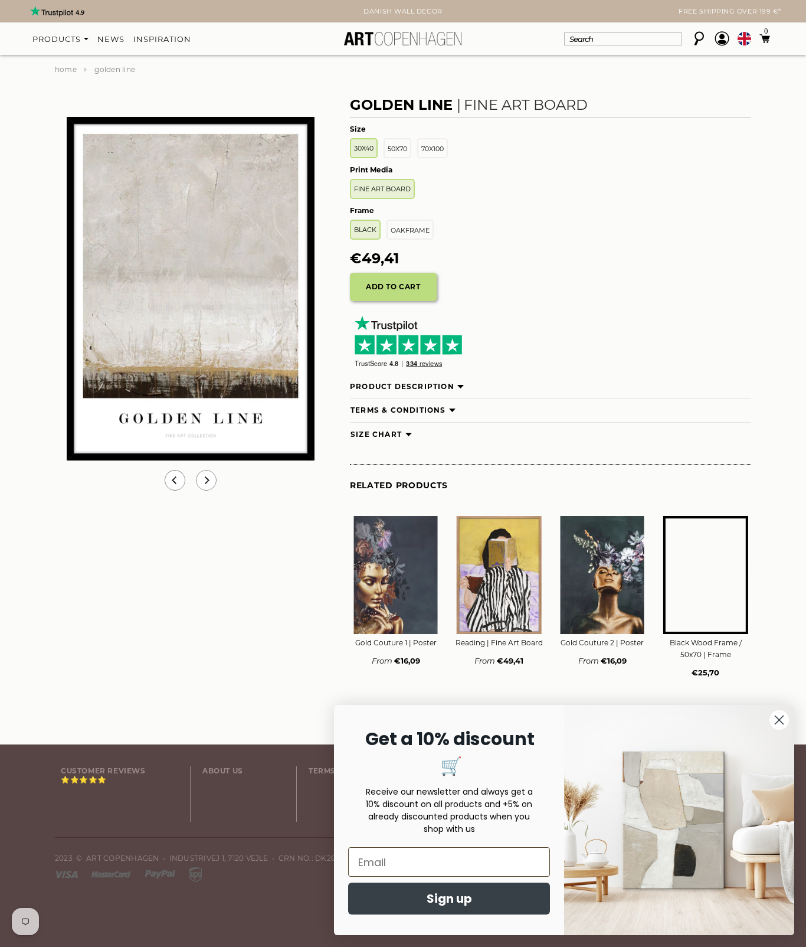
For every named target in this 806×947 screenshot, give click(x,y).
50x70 (397, 149)
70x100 (432, 149)
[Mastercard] (111, 873)
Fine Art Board (382, 189)
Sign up (449, 898)
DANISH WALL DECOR (402, 11)
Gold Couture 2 (602, 642)
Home (66, 69)
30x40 (363, 148)
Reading (499, 642)
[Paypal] (161, 873)
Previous (175, 480)
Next (62, 12)
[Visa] (67, 873)
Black (365, 230)
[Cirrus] (195, 873)
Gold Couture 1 (396, 642)
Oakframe (410, 230)
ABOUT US (222, 770)
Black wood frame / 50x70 (706, 648)
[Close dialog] (779, 720)
